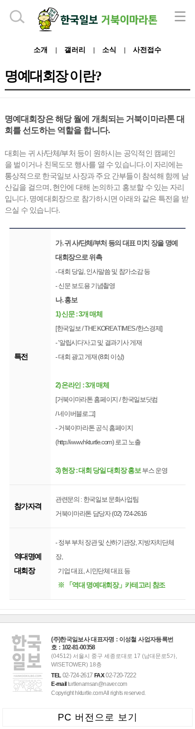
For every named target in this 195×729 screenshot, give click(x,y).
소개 (41, 49)
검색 (16, 16)
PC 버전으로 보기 (98, 717)
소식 (109, 49)
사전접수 (147, 49)
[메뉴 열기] (180, 16)
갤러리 (75, 49)
